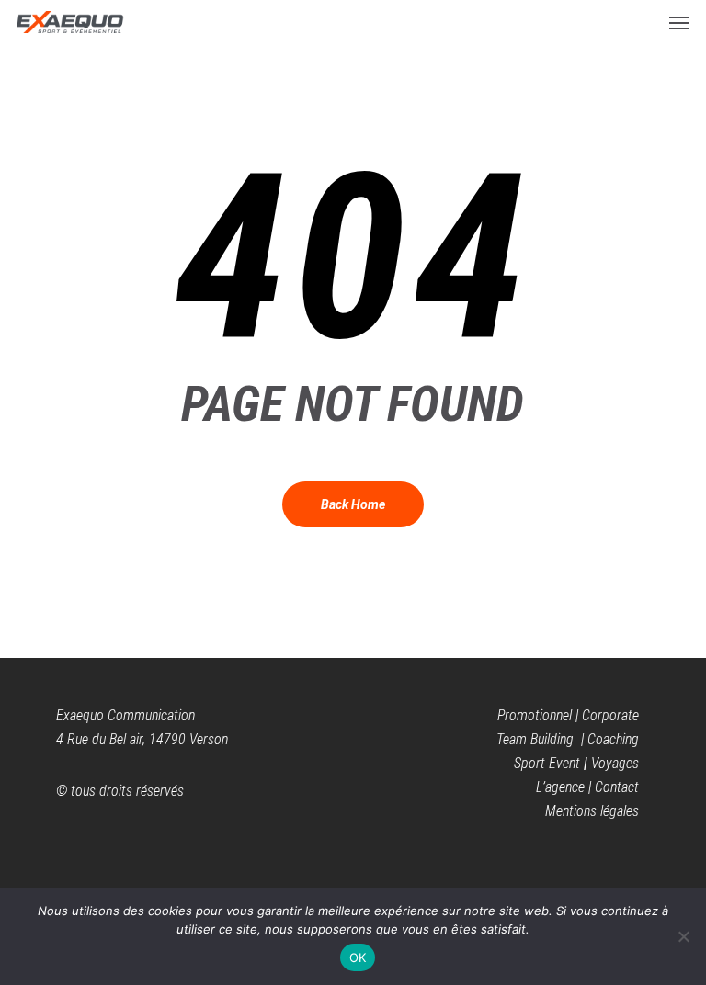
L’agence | (565, 787)
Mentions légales (592, 811)
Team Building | (541, 739)
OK (358, 957)
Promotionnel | (539, 715)
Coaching (613, 739)
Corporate (610, 715)
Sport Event (547, 763)
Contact (617, 787)
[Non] (683, 936)
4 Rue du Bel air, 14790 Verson (142, 739)
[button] (679, 22)
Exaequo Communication (125, 715)
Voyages (615, 763)
